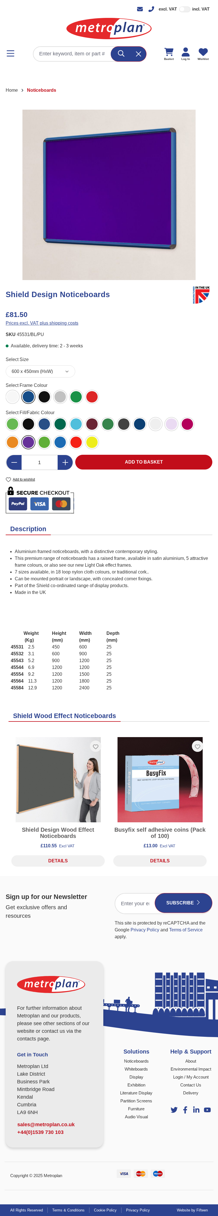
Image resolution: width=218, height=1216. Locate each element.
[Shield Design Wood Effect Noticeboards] (58, 779)
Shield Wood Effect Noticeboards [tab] (64, 715)
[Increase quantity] (65, 462)
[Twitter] (174, 1110)
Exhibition (136, 1084)
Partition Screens (136, 1100)
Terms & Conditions (68, 1210)
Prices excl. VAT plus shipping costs (42, 323)
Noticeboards (136, 1061)
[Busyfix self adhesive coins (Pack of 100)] (160, 779)
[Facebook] (185, 1110)
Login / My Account (191, 1077)
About (190, 1061)
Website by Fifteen (192, 1210)
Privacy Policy (145, 929)
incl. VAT (200, 9)
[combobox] (72, 54)
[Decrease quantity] (14, 462)
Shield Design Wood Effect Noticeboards (58, 833)
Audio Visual (136, 1116)
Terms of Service (186, 929)
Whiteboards (136, 1069)
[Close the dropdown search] (138, 54)
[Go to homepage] (109, 28)
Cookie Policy (105, 1210)
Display (136, 1077)
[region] (109, 195)
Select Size (17, 359)
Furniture (136, 1108)
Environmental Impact (191, 1069)
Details (58, 860)
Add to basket (144, 462)
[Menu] (12, 53)
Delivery (190, 1092)
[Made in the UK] (202, 294)
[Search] (121, 54)
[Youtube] (196, 1110)
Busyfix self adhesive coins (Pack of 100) (160, 833)
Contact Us (190, 1084)
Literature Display (136, 1092)
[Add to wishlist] (95, 746)
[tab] (28, 529)
